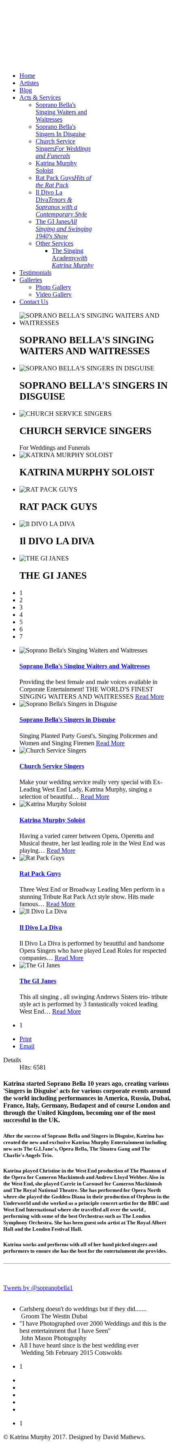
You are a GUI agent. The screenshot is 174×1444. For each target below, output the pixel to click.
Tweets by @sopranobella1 (38, 1287)
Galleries (30, 279)
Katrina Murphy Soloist (52, 820)
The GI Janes (64, 229)
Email (26, 1046)
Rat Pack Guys (63, 181)
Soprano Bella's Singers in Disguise (67, 719)
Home (27, 75)
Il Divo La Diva (61, 203)
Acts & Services (40, 97)
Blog (25, 90)
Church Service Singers (63, 148)
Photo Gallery (53, 287)
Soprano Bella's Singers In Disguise (60, 130)
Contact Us (33, 301)
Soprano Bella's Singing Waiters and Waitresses (61, 112)
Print (25, 1038)
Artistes (29, 82)
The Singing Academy (72, 258)
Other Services (54, 243)
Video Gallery (54, 294)
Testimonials (35, 272)
